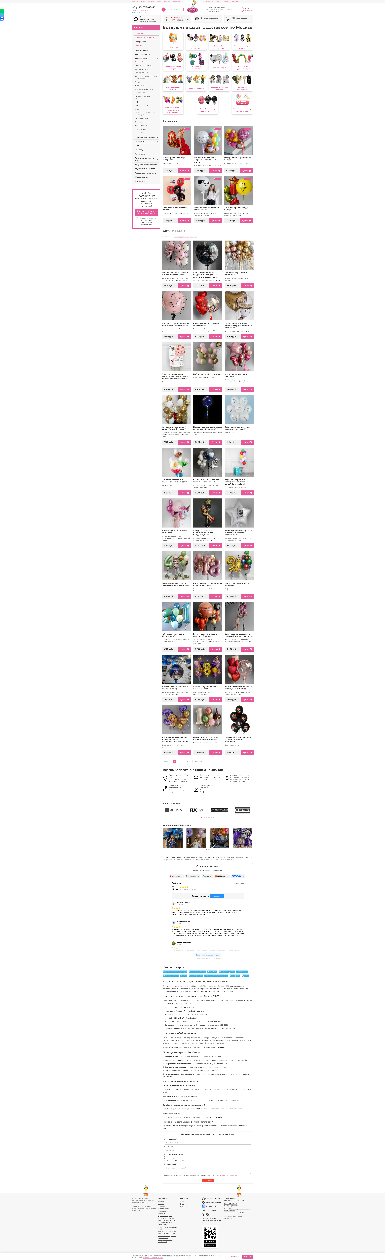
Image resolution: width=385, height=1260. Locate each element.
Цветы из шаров (141, 129)
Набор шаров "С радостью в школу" (237, 159)
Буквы (137, 109)
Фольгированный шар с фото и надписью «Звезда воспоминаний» (239, 532)
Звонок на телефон (171, 1157)
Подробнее (234, 1256)
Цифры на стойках (141, 105)
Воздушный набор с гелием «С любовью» (206, 324)
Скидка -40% (209, 2)
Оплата (159, 2)
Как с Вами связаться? (174, 1154)
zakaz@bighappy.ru (139, 12)
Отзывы (225, 2)
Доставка (150, 2)
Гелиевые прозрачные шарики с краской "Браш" (174, 481)
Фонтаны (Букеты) (141, 69)
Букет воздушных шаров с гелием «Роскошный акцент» (239, 635)
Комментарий (170, 1164)
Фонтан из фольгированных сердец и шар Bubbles (238, 688)
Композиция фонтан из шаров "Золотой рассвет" (174, 428)
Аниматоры (140, 181)
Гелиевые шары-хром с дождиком (236, 274)
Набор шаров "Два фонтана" (206, 374)
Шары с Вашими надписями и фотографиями (146, 77)
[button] (201, 817)
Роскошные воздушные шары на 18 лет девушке (207, 584)
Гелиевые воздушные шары (175, 972)
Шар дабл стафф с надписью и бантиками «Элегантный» (175, 324)
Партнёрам (235, 2)
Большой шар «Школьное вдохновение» (206, 209)
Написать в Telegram (213, 1202)
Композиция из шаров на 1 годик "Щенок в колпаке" (206, 738)
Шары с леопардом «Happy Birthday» (238, 584)
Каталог (138, 27)
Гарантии (176, 2)
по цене (193, 237)
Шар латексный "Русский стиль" (175, 209)
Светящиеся (242, 972)
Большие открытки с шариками (142, 97)
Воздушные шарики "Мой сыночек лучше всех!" (237, 428)
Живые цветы (141, 177)
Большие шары (140, 93)
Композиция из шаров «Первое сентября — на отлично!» (205, 160)
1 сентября (140, 33)
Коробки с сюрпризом (143, 65)
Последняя (198, 762)
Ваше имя (168, 1147)
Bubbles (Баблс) (140, 85)
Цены (218, 2)
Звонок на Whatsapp (172, 1159)
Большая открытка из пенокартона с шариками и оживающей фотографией (175, 376)
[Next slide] (252, 810)
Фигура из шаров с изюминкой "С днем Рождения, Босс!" (203, 532)
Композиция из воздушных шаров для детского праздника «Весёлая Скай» (175, 739)
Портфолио (184, 1206)
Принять (247, 1256)
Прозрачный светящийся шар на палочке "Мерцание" (207, 428)
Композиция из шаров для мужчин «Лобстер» (206, 635)
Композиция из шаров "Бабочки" (236, 375)
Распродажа (140, 42)
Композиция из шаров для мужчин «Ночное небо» (206, 481)
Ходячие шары (140, 122)
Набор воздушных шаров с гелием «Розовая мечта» (175, 274)
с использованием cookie (153, 1258)
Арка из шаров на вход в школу (236, 209)
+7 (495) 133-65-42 (144, 7)
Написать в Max (211, 1206)
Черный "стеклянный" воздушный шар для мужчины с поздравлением (206, 275)
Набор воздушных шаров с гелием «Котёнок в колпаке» (175, 584)
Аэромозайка (140, 133)
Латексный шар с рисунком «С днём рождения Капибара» (238, 739)
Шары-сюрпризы (141, 125)
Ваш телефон (170, 1139)
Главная (135, 2)
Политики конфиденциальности (229, 1175)
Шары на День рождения (144, 62)
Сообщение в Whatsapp (173, 1161)
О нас (142, 2)
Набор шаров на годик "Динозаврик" (173, 635)
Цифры (137, 102)
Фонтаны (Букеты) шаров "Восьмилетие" (205, 688)
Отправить (208, 1180)
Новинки (139, 46)
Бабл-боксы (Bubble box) (144, 89)
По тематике (140, 154)
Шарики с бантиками (145, 38)
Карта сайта (162, 1211)
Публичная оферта (165, 1216)
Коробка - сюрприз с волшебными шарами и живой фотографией (236, 482)
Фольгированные (141, 73)
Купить (183, 171)
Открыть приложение (208, 1222)
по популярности (181, 237)
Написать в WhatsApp (213, 1199)
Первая (166, 762)
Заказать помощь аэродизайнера (146, 212)
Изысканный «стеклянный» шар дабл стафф (175, 688)
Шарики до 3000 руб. (143, 55)
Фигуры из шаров (141, 118)
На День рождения (197, 972)
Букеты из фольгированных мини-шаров (145, 114)
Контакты (167, 2)
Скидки (161, 1201)
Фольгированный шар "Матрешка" (174, 159)
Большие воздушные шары (216, 976)
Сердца (137, 82)
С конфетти (235, 976)
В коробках (212, 972)
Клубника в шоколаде (145, 169)
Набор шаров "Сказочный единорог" (174, 531)
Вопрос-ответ (163, 1209)
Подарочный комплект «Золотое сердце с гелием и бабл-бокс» (238, 325)
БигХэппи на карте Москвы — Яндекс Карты (208, 958)
